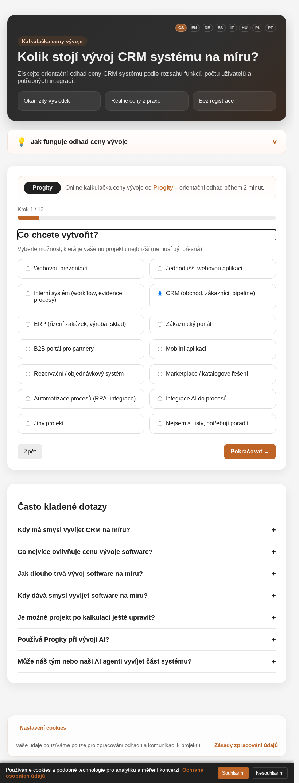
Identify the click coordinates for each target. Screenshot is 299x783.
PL (257, 28)
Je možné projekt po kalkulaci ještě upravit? (147, 617)
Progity (163, 188)
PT (270, 28)
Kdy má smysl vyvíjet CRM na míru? (147, 530)
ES (220, 28)
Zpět (30, 451)
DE (207, 28)
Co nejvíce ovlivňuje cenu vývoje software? (147, 552)
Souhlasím (233, 773)
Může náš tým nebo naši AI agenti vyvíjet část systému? (147, 661)
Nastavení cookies (43, 728)
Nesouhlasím (270, 773)
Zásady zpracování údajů (246, 745)
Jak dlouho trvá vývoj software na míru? (147, 574)
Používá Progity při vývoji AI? (147, 639)
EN (194, 28)
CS (181, 28)
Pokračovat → (249, 451)
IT (232, 28)
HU (245, 28)
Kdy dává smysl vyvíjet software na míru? (147, 596)
